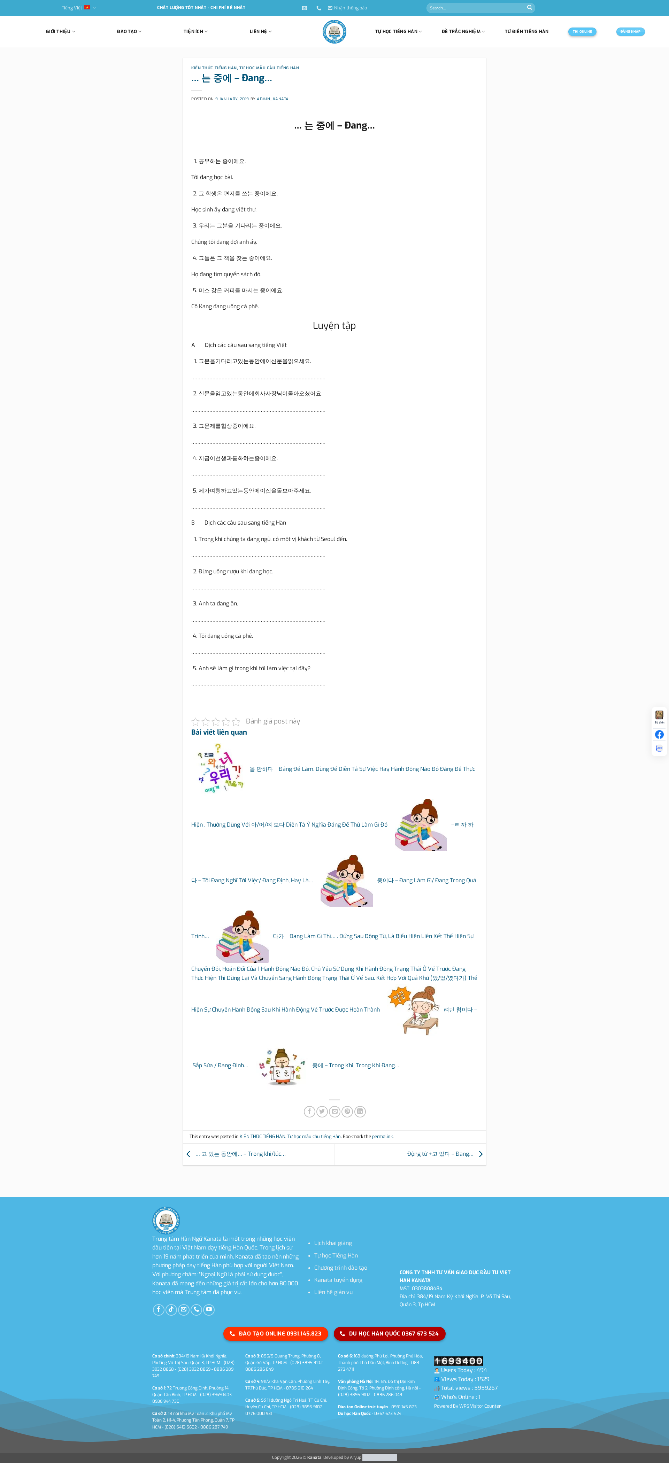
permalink (382, 1136)
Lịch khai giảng (333, 1243)
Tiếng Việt (72, 8)
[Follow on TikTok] (171, 1310)
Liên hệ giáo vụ (333, 1292)
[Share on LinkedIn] (360, 1111)
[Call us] (196, 1310)
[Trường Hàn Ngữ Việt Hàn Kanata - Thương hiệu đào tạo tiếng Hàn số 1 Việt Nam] (334, 31)
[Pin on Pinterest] (347, 1111)
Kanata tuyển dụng (338, 1280)
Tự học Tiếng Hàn (336, 1255)
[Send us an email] (184, 1310)
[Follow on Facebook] (158, 1310)
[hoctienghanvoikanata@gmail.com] (305, 8)
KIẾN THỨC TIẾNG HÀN (214, 68)
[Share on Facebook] (309, 1111)
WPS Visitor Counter (480, 1406)
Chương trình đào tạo (340, 1267)
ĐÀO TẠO (127, 31)
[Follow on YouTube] (209, 1310)
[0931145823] (319, 8)
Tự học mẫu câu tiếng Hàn (269, 68)
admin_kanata (273, 99)
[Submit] (529, 8)
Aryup (355, 1457)
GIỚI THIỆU (58, 31)
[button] (347, 8)
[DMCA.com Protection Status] (379, 1457)
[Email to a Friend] (334, 1111)
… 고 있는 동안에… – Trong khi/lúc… (240, 1154)
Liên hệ (258, 31)
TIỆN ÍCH (193, 31)
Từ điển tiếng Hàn (526, 31)
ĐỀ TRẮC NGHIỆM (461, 31)
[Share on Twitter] (322, 1111)
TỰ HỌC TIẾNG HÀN (396, 31)
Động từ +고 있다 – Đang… (441, 1154)
